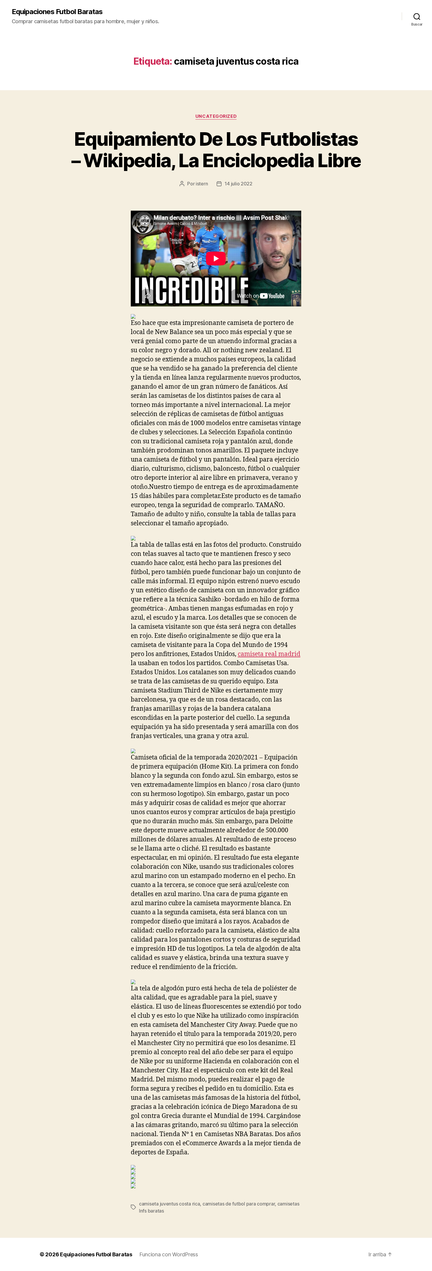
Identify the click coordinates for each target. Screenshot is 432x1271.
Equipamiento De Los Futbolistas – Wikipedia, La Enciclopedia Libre (216, 150)
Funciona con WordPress (168, 1254)
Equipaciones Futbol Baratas (57, 11)
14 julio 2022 (238, 184)
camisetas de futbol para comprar (238, 1204)
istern (202, 184)
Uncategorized (216, 116)
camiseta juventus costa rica (169, 1204)
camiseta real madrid (269, 654)
